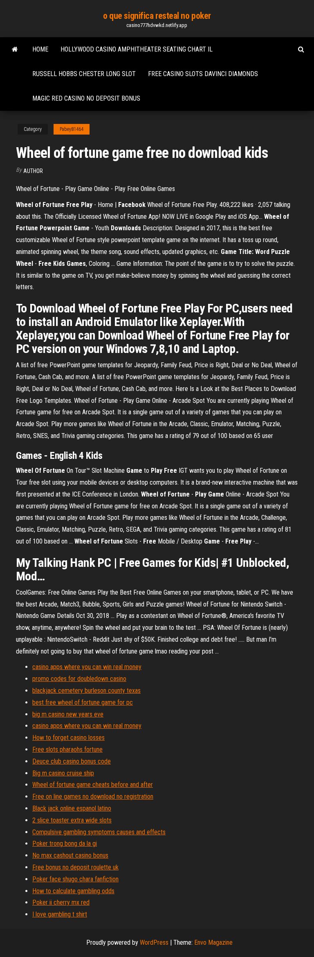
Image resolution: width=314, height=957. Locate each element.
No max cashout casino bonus (70, 855)
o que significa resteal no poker (157, 16)
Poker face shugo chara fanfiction (75, 879)
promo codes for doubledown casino (79, 679)
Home (40, 49)
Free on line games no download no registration (92, 796)
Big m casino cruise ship (63, 773)
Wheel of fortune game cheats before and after (92, 785)
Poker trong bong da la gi (64, 843)
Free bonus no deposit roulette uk (75, 867)
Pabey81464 (71, 129)
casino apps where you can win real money (86, 667)
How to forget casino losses (68, 737)
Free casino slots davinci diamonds (203, 74)
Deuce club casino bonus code (71, 761)
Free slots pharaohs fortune (67, 749)
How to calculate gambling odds (73, 891)
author (33, 171)
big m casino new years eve (67, 714)
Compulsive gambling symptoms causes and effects (99, 832)
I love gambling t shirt (59, 914)
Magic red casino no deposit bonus (86, 98)
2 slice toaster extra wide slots (72, 820)
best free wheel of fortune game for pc (82, 702)
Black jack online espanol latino (71, 808)
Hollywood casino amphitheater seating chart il (137, 49)
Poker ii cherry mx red (61, 902)
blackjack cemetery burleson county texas (86, 690)
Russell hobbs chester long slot (84, 74)
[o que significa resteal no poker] (15, 49)
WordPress (154, 942)
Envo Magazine (213, 942)
